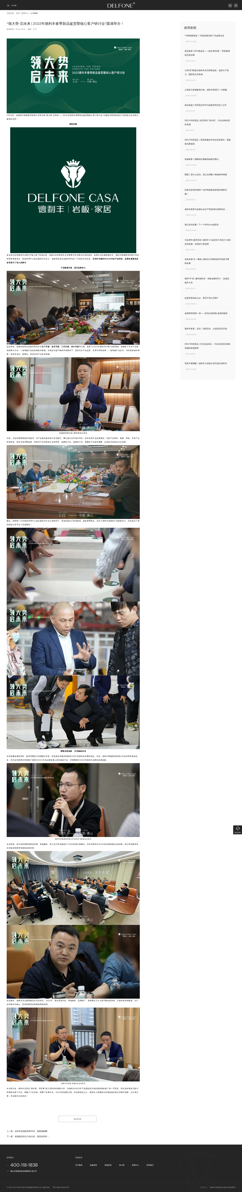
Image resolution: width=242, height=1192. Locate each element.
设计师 (121, 1165)
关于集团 (78, 1165)
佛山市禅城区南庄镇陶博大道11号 (23, 1171)
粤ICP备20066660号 (61, 1187)
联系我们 (150, 1165)
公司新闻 (34, 13)
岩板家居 (93, 1165)
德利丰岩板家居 (229, 1187)
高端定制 (108, 1165)
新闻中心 (25, 13)
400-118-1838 (24, 1165)
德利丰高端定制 (216, 1187)
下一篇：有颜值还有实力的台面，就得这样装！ (28, 1136)
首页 (18, 13)
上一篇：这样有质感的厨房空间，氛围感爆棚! (27, 1131)
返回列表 (77, 1119)
